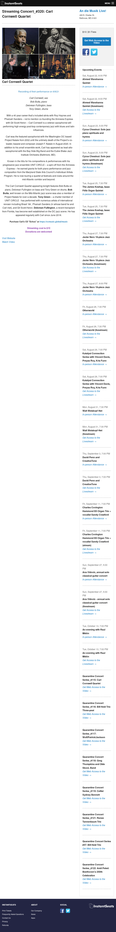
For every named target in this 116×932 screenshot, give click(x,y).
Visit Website (8, 238)
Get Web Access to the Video (96, 41)
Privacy (5, 921)
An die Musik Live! (93, 11)
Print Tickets (6, 910)
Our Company (36, 910)
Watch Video (8, 241)
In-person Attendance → (94, 86)
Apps (33, 918)
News (33, 914)
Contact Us (6, 918)
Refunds (5, 925)
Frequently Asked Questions (13, 914)
